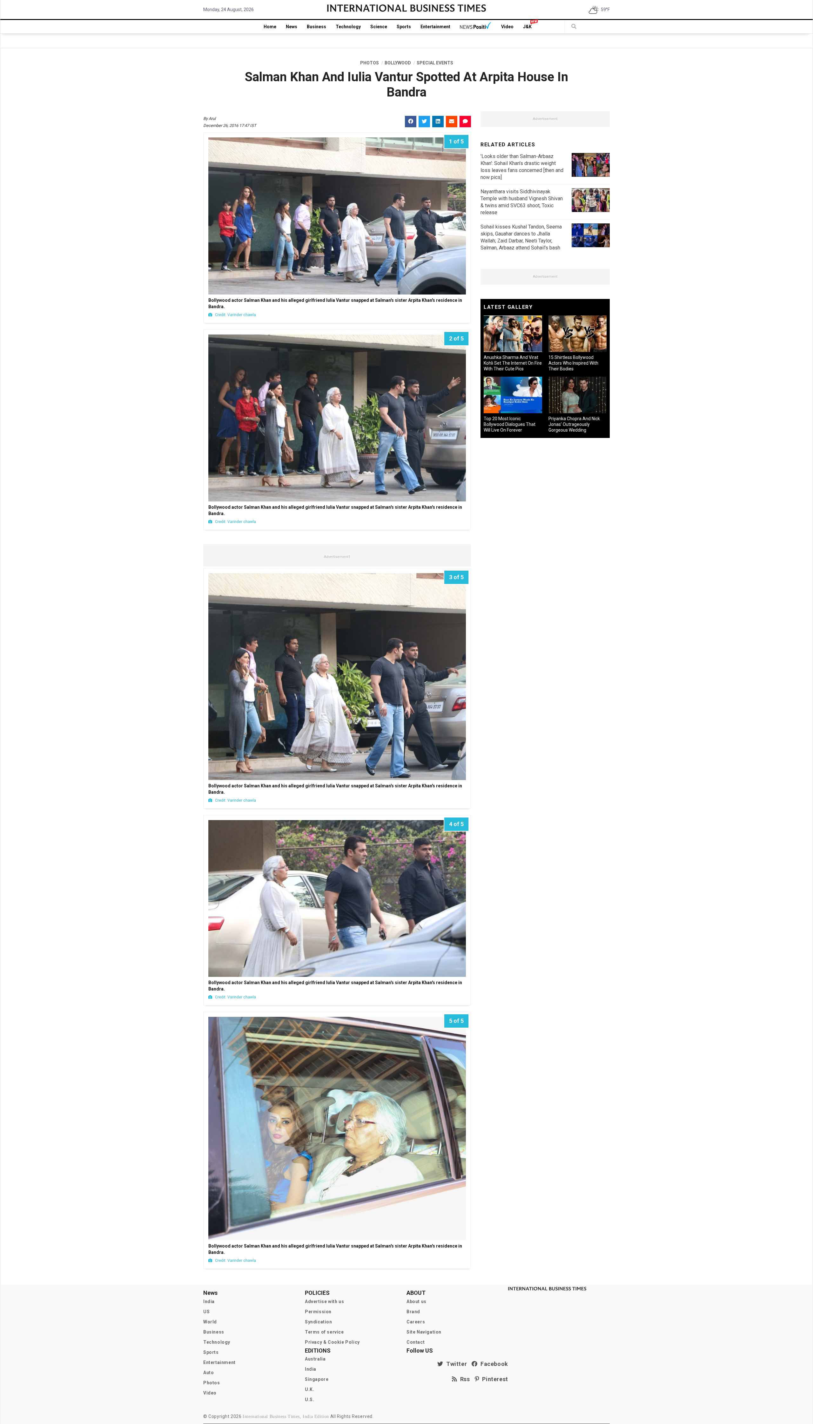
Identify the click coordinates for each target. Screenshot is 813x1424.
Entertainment (435, 26)
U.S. (309, 1399)
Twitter (455, 1364)
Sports (404, 26)
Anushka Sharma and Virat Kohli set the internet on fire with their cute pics (513, 363)
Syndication (318, 1321)
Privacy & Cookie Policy (332, 1342)
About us (416, 1301)
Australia (315, 1358)
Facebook (493, 1364)
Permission (318, 1311)
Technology (348, 26)
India (209, 1301)
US (206, 1311)
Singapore (316, 1379)
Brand (413, 1311)
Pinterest (493, 1379)
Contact (415, 1342)
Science (378, 26)
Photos (211, 1382)
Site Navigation (423, 1332)
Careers (415, 1321)
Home (270, 26)
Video (507, 26)
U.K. (309, 1389)
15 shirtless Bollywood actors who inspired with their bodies (573, 363)
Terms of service (324, 1332)
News (291, 26)
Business (316, 26)
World (210, 1321)
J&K (527, 26)
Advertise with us (324, 1301)
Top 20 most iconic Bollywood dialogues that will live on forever (509, 424)
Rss (463, 1379)
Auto (208, 1372)
